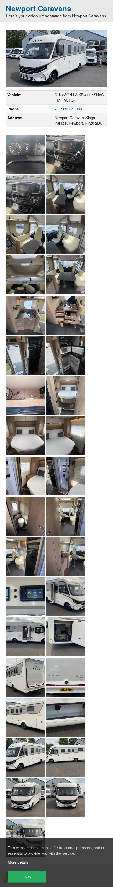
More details (18, 862)
